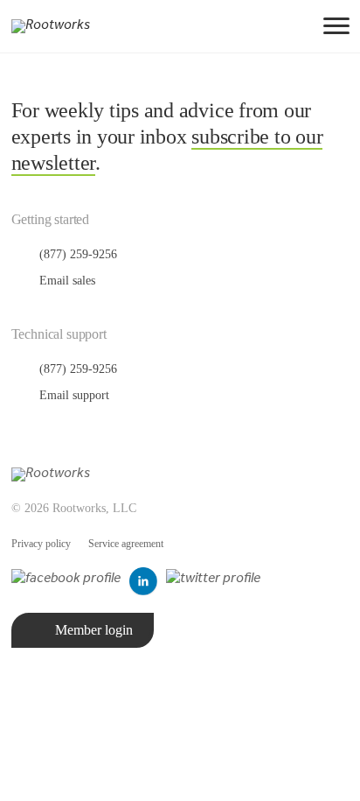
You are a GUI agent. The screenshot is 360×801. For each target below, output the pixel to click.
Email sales (65, 280)
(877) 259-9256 (76, 254)
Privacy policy (41, 543)
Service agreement (125, 543)
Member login (94, 629)
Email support (72, 395)
